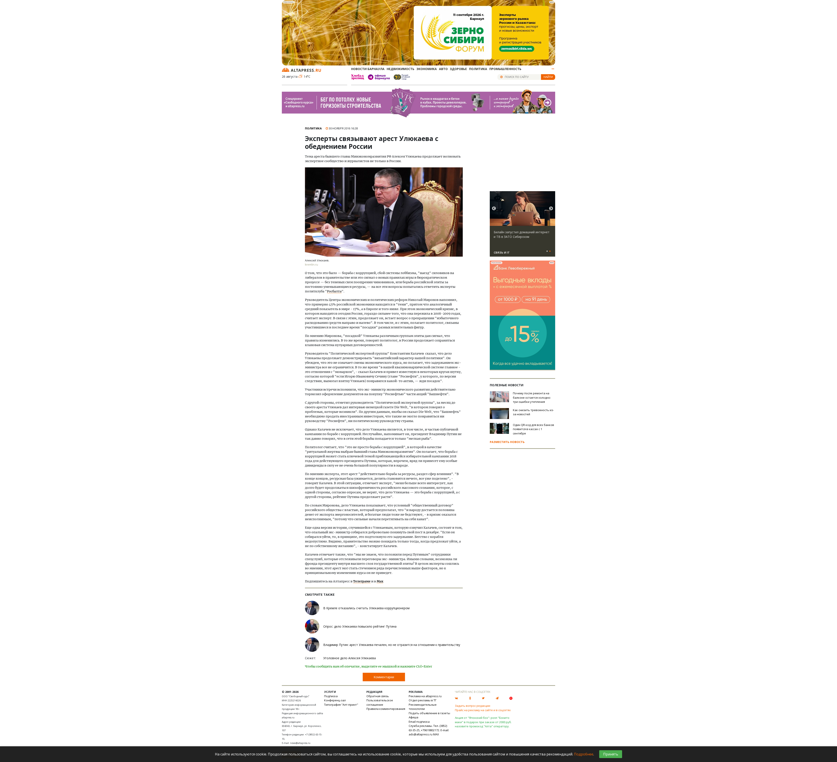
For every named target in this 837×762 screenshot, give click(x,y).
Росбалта (334, 291)
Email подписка (419, 722)
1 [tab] (547, 251)
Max (380, 581)
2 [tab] (550, 251)
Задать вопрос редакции (472, 706)
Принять (610, 754)
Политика (478, 69)
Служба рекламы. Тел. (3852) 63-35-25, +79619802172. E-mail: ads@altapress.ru (429, 730)
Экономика (427, 69)
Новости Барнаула (367, 69)
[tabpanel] (522, 226)
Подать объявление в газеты (429, 713)
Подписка (331, 696)
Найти (548, 77)
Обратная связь (377, 696)
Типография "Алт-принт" (341, 705)
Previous (494, 208)
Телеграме (362, 581)
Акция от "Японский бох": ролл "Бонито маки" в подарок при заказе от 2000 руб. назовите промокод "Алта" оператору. (483, 722)
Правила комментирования (385, 709)
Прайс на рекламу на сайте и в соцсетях (483, 710)
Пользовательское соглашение (379, 702)
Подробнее (583, 754)
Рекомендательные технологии (423, 707)
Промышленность (505, 69)
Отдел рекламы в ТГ (422, 700)
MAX (436, 734)
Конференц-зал (335, 700)
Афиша (413, 717)
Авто (443, 69)
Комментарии (384, 677)
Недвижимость (400, 69)
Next (551, 208)
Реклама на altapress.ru (425, 696)
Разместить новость (507, 442)
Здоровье (458, 69)
